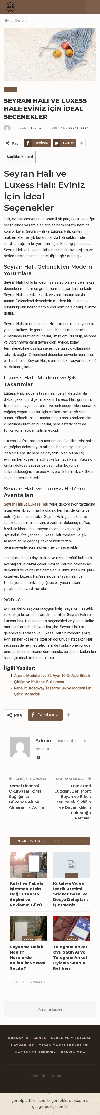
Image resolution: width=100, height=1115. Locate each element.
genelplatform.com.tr (30, 1100)
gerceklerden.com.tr (70, 1100)
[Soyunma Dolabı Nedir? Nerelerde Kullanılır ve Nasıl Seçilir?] (28, 929)
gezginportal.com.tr (50, 1106)
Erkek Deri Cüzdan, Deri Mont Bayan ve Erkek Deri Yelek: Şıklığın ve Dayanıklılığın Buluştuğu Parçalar (72, 802)
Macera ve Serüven (35, 1052)
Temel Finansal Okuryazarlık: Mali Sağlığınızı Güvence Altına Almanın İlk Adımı (26, 796)
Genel (10, 89)
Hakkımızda (73, 1052)
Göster (27, 157)
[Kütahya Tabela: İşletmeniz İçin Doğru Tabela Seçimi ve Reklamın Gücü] (28, 865)
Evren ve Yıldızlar (71, 1038)
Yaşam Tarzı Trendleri (64, 1045)
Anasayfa (18, 1038)
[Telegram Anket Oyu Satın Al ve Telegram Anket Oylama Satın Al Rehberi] (71, 929)
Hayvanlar (22, 1045)
